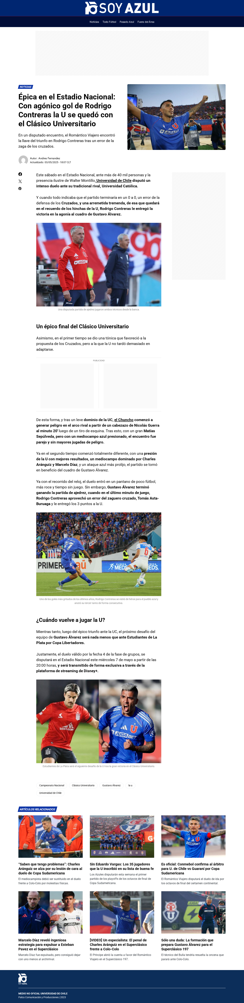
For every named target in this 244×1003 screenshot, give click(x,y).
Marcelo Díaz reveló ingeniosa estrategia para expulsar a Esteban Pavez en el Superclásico (46, 944)
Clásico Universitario (83, 785)
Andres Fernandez (49, 158)
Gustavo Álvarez (111, 785)
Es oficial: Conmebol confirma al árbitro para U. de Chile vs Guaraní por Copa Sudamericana (192, 868)
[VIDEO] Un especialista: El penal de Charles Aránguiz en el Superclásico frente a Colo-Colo (118, 944)
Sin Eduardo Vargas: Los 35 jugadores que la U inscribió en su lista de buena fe (122, 866)
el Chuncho (123, 420)
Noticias (25, 86)
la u (130, 785)
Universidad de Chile (50, 793)
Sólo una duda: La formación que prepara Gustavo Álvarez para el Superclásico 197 (187, 944)
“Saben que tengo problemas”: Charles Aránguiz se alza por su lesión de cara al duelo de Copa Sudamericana (50, 868)
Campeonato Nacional (51, 785)
